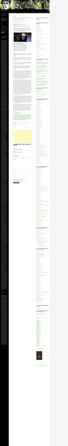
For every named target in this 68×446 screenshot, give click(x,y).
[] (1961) (4, 170)
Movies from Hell (38, 135)
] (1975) (7, 321)
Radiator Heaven (38, 208)
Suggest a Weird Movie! (43, 75)
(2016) (4, 332)
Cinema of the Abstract (39, 108)
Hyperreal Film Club (38, 198)
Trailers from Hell (38, 293)
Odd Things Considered (39, 282)
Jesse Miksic (37, 335)
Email (14, 172)
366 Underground (38, 28)
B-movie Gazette (38, 107)
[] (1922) (4, 139)
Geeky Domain (38, 273)
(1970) (5, 78)
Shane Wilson (38, 345)
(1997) (3, 76)
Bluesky (37, 90)
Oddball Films (38, 283)
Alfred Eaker (37, 325)
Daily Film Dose (38, 183)
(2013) (5, 113)
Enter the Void (38, 115)
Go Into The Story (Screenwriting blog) (41, 275)
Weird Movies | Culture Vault (39, 163)
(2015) (4, 112)
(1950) (5, 203)
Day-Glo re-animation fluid (28, 100)
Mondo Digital (38, 132)
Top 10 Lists (37, 53)
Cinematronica (38, 180)
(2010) (5, 67)
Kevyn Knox (37, 333)
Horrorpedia (37, 197)
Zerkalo (5, 321)
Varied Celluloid (38, 159)
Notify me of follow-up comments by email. (19, 179)
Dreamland (37, 231)
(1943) (4, 186)
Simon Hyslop (38, 330)
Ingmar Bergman (38, 237)
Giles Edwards (20, 20)
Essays (37, 39)
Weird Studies (38, 296)
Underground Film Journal (39, 156)
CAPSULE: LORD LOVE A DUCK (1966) (18, 149)
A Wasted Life (38, 104)
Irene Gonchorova (38, 329)
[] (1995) (4, 83)
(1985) (4, 197)
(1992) (2, 77)
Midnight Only (38, 128)
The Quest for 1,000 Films (39, 220)
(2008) (3, 239)
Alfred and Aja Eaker (38, 326)
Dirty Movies (38, 184)
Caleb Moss (37, 336)
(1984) (3, 45)
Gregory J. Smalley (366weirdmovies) (40, 73)
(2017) (2, 191)
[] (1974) (4, 304)
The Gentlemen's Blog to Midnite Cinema (41, 146)
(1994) (3, 140)
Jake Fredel (37, 327)
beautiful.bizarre (38, 261)
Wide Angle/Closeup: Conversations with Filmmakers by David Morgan (41, 299)
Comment (14, 159)
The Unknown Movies (39, 152)
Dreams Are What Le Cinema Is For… (40, 187)
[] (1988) (4, 48)
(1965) (3, 210)
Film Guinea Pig (38, 191)
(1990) (3, 53)
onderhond (37, 138)
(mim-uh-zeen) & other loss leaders (40, 251)
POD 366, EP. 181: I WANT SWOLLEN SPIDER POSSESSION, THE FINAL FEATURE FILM (41, 84)
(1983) (4, 124)
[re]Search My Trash (38, 101)
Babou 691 (37, 260)
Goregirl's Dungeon (38, 194)
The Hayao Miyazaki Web (39, 244)
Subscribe (3, 32)
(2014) (5, 101)
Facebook (37, 93)
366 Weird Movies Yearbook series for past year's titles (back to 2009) (42, 365)
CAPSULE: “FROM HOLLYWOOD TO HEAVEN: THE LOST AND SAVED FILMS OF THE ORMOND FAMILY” (41, 66)
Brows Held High (38, 174)
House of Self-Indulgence (39, 122)
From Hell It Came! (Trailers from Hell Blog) (41, 272)
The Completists (38, 290)
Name (14, 169)
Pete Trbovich (38, 342)
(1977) (6, 40)
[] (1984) (4, 172)
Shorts (37, 52)
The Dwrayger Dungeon (39, 145)
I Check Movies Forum (39, 276)
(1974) (3, 126)
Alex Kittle (37, 257)
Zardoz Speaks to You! (39, 301)
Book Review (38, 32)
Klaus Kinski (28, 26)
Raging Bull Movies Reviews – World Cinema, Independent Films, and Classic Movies (41, 210)
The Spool (37, 223)
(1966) (3, 49)
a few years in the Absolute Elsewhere (41, 256)
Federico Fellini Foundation (39, 234)
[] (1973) (4, 162)
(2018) (5, 344)
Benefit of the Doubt (38, 263)
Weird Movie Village (38, 162)
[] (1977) (5, 148)
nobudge (37, 279)
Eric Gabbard (38, 328)
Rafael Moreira (38, 334)
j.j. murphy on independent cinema (40, 200)
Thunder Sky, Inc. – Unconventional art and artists (42, 292)
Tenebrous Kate (38, 289)
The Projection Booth (39, 149)
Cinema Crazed (38, 177)
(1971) (4, 84)
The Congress (4, 305)
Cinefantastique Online (39, 176)
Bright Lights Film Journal (39, 173)
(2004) (2, 40)
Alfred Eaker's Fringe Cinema (39, 29)
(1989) (4, 89)
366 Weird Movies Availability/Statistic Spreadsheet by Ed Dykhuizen (41, 254)
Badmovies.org (38, 170)
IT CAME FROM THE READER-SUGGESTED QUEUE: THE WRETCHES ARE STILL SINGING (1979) (42, 71)
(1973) (3, 51)
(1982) (3, 129)
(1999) (5, 260)
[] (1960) (4, 145)
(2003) (4, 135)
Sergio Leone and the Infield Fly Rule (40, 213)
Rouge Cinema (38, 212)
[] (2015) (4, 296)
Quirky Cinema (38, 139)
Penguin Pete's (38, 286)
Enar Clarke (37, 322)
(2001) (5, 109)
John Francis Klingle (38, 332)
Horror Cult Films (38, 121)
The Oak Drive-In (38, 148)
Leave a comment (25, 20)
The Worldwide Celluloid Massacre (40, 155)
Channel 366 (37, 36)
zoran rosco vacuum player (39, 302)
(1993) (4, 234)
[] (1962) (4, 119)
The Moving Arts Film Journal (40, 219)
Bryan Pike (37, 337)
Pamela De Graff (38, 323)
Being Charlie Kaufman (39, 230)
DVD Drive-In (38, 114)
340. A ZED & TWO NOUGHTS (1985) (17, 152)
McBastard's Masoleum (39, 125)
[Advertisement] (22, 136)
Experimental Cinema (39, 117)
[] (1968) (4, 100)
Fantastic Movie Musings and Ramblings (41, 190)
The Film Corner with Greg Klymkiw (40, 216)
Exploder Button (38, 118)
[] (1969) (4, 143)
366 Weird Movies (4, 10)
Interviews (37, 42)
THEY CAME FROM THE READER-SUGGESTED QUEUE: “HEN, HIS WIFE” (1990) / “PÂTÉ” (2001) (42, 82)
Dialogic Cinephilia (38, 267)
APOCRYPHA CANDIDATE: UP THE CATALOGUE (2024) (40, 79)
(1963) (5, 331)
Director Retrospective (39, 38)
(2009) (3, 114)
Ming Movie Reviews (38, 203)
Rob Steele (37, 340)
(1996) (3, 231)
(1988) (4, 47)
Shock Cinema (38, 141)
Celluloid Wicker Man (39, 264)
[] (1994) (4, 80)
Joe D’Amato (25, 24)
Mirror (3, 321)
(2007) (5, 192)
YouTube (37, 96)
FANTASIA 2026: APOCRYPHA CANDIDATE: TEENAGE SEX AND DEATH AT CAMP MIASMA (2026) (42, 63)
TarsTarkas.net (38, 142)
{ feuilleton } (37, 252)
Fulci (24, 66)
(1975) (5, 150)
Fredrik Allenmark (38, 320)
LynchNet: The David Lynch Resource (40, 238)
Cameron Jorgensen (38, 331)
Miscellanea (37, 46)
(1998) (6, 209)
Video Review (38, 56)
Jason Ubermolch (38, 343)
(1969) (5, 125)
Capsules (14, 16)
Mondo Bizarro (38, 131)
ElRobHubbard (38, 70)
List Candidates (38, 45)
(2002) (5, 75)
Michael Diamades (38, 324)
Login (1, 23)
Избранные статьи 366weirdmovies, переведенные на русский (40, 314)
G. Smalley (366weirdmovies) (39, 339)
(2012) (3, 68)
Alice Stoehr (37, 341)
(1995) (4, 160)
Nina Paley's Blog (38, 240)
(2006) (4, 205)
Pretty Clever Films (38, 207)
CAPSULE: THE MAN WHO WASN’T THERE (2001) (41, 68)
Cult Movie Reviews (38, 111)
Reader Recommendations (39, 49)
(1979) (4, 244)
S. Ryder (37, 338)
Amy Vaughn (37, 344)
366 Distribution (38, 25)
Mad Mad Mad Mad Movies (39, 124)
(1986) (5, 166)
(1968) (4, 153)
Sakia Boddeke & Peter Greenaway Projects (41, 241)
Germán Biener (38, 321)
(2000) (5, 181)
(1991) (5, 100)
